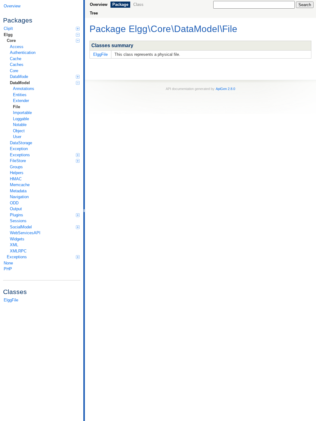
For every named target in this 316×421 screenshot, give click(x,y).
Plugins (16, 215)
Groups (16, 167)
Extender (21, 100)
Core (11, 40)
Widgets (17, 239)
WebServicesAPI (25, 233)
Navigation (19, 196)
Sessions (18, 221)
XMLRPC (18, 251)
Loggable (21, 118)
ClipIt (8, 28)
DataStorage (21, 143)
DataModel (20, 82)
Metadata (18, 191)
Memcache (20, 184)
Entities (20, 94)
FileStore (18, 160)
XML (14, 245)
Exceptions (20, 155)
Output (16, 208)
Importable (22, 112)
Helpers (16, 172)
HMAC (16, 179)
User (17, 136)
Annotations (23, 88)
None (8, 263)
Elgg (8, 34)
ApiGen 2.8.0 (225, 89)
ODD (14, 203)
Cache (15, 58)
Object (19, 131)
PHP (8, 269)
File (16, 106)
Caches (16, 64)
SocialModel (21, 227)
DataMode (19, 76)
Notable (20, 124)
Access (16, 46)
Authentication (22, 52)
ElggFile (11, 300)
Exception (19, 148)
